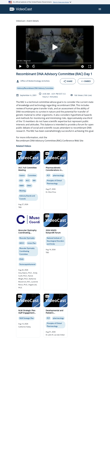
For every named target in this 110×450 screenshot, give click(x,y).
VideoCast (20, 21)
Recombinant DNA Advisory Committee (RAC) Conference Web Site (49, 140)
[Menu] (99, 9)
